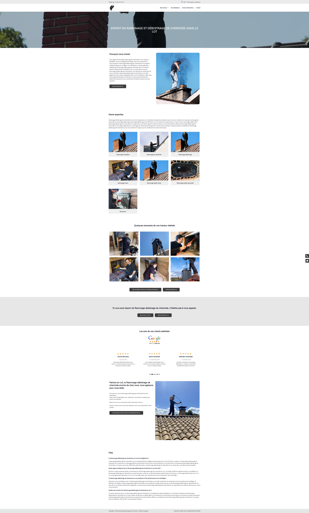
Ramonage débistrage (185, 154)
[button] (151, 374)
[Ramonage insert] (123, 170)
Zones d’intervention (188, 7)
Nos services (163, 7)
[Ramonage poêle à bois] (154, 170)
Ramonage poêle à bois (154, 183)
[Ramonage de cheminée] (154, 142)
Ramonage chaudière (123, 154)
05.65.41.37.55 (119, 2)
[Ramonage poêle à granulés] (185, 170)
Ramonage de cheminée (154, 154)
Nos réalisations (175, 7)
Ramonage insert (123, 183)
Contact (198, 7)
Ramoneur (123, 211)
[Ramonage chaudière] (123, 142)
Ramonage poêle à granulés (185, 183)
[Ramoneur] (123, 199)
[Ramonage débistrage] (185, 142)
